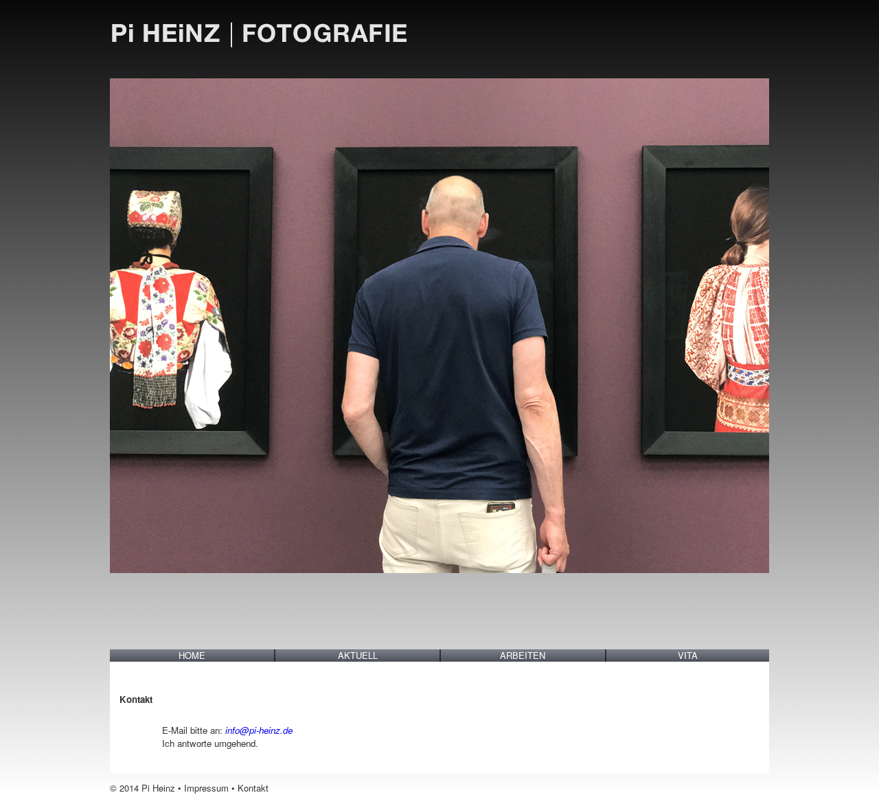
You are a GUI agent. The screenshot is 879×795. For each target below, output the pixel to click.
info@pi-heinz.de (259, 730)
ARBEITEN (522, 655)
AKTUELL (358, 655)
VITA (688, 655)
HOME (192, 655)
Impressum (206, 787)
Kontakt (253, 787)
